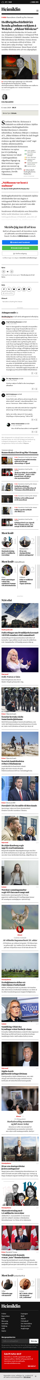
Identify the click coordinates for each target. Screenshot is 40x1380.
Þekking (4, 1326)
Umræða (5, 1323)
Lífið (3, 1328)
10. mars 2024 (11, 323)
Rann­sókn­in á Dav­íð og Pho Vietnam (12, 301)
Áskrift (23, 1319)
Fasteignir (24, 1314)
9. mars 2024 (16, 425)
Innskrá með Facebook (21, 242)
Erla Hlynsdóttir (8, 102)
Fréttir (4, 17)
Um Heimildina (26, 1323)
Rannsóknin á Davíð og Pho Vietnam (20, 17)
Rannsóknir (6, 1316)
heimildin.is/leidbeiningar (28, 258)
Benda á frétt (26, 1326)
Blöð (22, 1316)
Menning (5, 1321)
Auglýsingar (25, 1328)
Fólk (3, 1319)
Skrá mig (34, 1341)
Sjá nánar (27, 1377)
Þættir (4, 1331)
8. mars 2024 (11, 396)
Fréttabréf (24, 1321)
